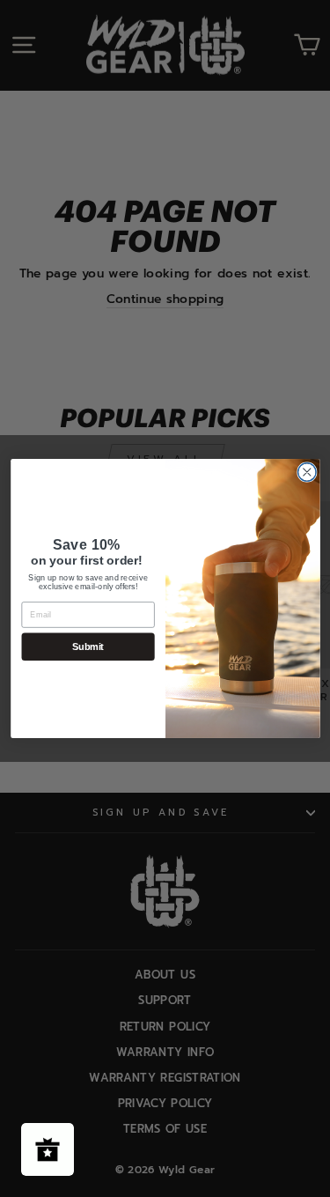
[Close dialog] (306, 472)
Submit (88, 646)
